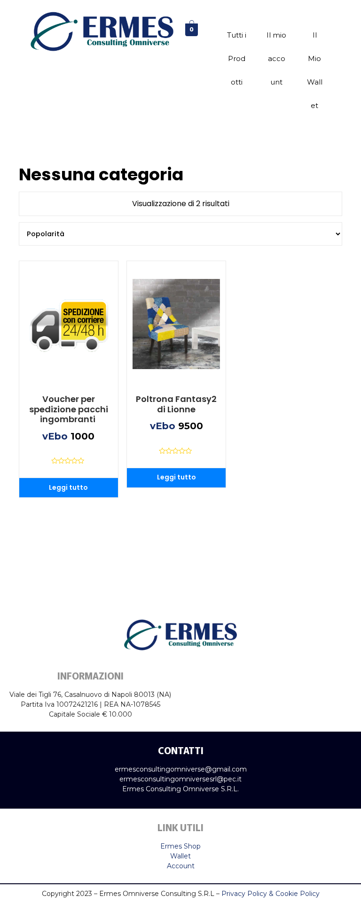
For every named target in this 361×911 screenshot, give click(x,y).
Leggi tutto (68, 487)
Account (181, 866)
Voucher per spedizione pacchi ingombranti (68, 409)
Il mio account (276, 58)
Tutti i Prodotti (236, 58)
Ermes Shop (180, 846)
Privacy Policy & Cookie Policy (270, 893)
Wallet (180, 856)
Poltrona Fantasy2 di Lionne (176, 404)
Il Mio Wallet (314, 70)
